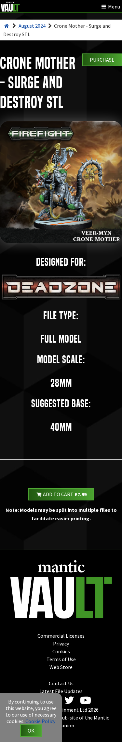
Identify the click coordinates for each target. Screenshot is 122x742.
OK (31, 730)
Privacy (61, 643)
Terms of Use (61, 659)
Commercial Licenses (61, 635)
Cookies (61, 651)
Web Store (61, 667)
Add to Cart (64, 494)
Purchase (102, 59)
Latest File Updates (61, 691)
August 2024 (32, 25)
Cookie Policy (40, 721)
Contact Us (61, 683)
